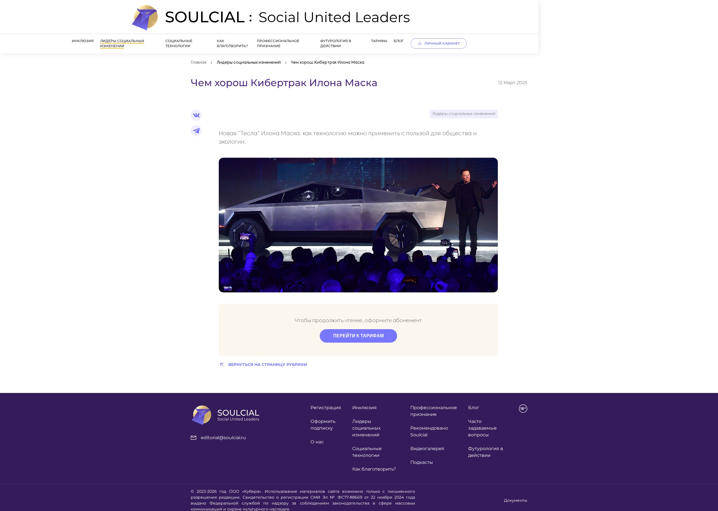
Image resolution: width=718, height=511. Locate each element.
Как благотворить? (374, 469)
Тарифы (379, 41)
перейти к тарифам (358, 335)
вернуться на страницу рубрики (267, 364)
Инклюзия (83, 41)
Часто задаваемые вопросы (482, 428)
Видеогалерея (427, 448)
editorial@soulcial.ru (223, 437)
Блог (399, 41)
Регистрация (325, 407)
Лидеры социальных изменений (122, 43)
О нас (317, 441)
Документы (515, 500)
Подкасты (421, 462)
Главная (198, 63)
